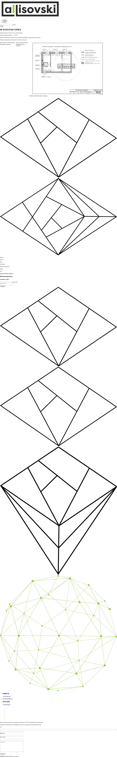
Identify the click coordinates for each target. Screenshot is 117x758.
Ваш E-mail (2, 737)
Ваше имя (15, 282)
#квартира (2, 273)
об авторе (5, 21)
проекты (5, 20)
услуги (4, 22)
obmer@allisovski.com (8, 698)
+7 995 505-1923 (6, 704)
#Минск (7, 273)
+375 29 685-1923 (7, 696)
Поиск (14, 24)
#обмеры (11, 273)
